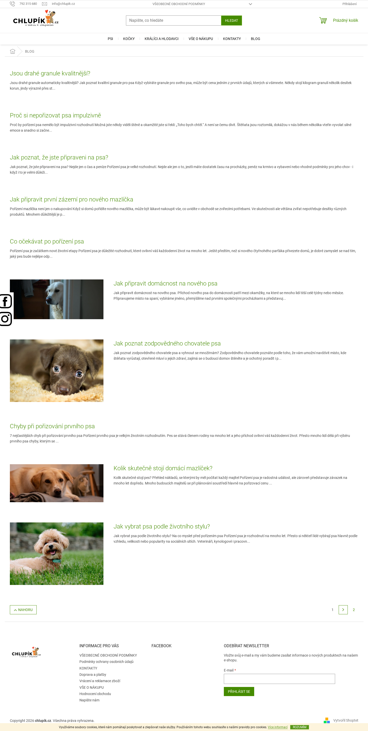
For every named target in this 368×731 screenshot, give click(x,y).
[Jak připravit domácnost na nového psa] (56, 299)
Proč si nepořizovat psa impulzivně (55, 115)
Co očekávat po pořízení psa (47, 241)
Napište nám (89, 700)
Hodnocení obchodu (95, 694)
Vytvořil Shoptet (345, 720)
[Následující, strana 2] (343, 609)
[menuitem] (110, 39)
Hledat (231, 20)
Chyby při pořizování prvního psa (52, 426)
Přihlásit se (239, 691)
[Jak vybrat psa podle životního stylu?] (56, 554)
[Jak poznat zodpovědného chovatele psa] (56, 370)
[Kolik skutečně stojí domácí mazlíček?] (56, 483)
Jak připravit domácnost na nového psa (166, 283)
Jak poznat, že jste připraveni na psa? (59, 157)
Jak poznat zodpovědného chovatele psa (167, 343)
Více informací (278, 727)
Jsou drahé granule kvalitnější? (50, 73)
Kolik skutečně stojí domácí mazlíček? (163, 468)
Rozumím (299, 727)
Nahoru (25, 610)
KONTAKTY (88, 668)
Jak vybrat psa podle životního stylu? (162, 526)
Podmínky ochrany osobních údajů (106, 662)
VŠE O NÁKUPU (91, 687)
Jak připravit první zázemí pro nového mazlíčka (71, 199)
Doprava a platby (92, 675)
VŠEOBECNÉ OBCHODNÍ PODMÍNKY (179, 4)
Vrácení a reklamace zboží (99, 681)
